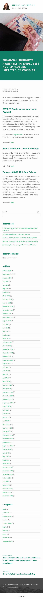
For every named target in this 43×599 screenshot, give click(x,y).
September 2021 (8, 360)
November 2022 (8, 310)
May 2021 (5, 374)
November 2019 (8, 439)
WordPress (34, 584)
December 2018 (8, 471)
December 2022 (8, 306)
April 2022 (6, 335)
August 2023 (7, 278)
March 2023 (6, 296)
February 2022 (7, 342)
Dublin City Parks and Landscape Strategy (16, 234)
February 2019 (7, 467)
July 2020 (6, 410)
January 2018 (7, 492)
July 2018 (6, 481)
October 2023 (7, 271)
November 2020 (8, 396)
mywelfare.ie (18, 135)
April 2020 (6, 421)
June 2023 (6, 285)
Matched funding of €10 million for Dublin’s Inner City (20, 241)
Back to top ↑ (13, 587)
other (4, 534)
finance (15, 91)
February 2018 (7, 489)
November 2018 (8, 474)
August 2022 (7, 321)
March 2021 (6, 381)
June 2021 (6, 371)
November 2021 (8, 353)
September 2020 (8, 403)
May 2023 (5, 289)
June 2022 (6, 328)
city (4, 509)
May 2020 (5, 417)
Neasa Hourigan (23, 5)
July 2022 (5, 324)
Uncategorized (7, 541)
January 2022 (7, 346)
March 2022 (6, 339)
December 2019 (8, 435)
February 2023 (7, 299)
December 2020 (8, 392)
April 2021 (6, 378)
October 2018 (7, 478)
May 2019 (5, 456)
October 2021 (7, 356)
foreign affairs (7, 523)
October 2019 (7, 442)
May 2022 (5, 331)
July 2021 (5, 367)
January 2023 (7, 303)
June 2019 (6, 453)
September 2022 (8, 317)
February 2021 (7, 385)
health (5, 527)
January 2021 (7, 389)
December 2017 (8, 496)
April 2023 (6, 292)
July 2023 (5, 281)
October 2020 (7, 399)
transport (6, 538)
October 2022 (7, 314)
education (6, 513)
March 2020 (6, 424)
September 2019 (8, 446)
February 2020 (7, 428)
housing (5, 530)
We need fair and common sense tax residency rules (20, 238)
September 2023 (8, 274)
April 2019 (6, 460)
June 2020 (6, 414)
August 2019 (7, 449)
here (12, 142)
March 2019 (6, 464)
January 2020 (7, 431)
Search (5, 212)
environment (7, 516)
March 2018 (6, 485)
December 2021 (8, 349)
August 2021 (7, 364)
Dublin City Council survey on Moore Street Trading (19, 245)
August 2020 (7, 406)
